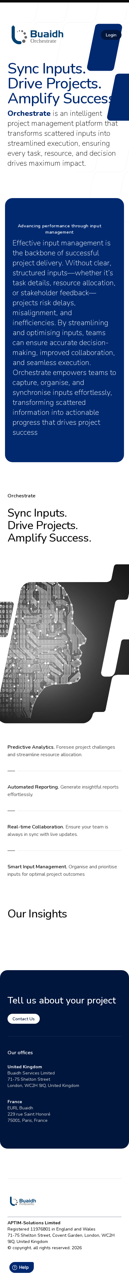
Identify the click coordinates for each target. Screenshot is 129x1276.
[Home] (38, 35)
